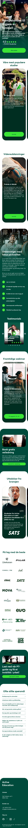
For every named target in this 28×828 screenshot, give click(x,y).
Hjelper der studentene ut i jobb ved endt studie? (12, 721)
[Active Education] (9, 2)
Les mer (14, 134)
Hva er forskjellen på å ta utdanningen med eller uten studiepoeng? (13, 704)
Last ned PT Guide (14, 676)
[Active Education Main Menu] (22, 2)
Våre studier (14, 50)
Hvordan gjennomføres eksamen (11, 716)
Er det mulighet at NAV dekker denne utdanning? (12, 735)
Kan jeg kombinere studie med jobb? (12, 731)
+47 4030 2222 (6, 807)
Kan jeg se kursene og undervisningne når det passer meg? (12, 726)
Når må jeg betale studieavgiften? (11, 709)
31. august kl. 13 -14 (14, 416)
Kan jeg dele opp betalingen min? (11, 713)
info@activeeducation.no (9, 809)
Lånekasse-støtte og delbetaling (11, 700)
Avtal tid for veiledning (14, 464)
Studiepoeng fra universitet (9, 696)
